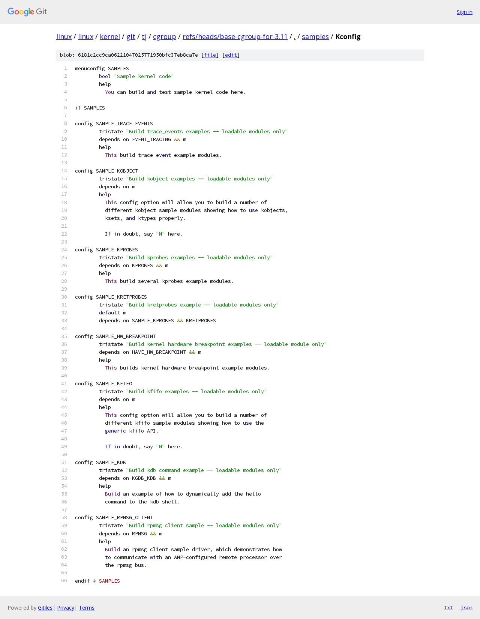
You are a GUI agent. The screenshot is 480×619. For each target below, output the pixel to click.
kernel (110, 36)
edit (231, 55)
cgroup (164, 36)
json (466, 607)
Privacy (65, 607)
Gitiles (45, 607)
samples (315, 36)
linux (64, 36)
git (130, 36)
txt (448, 607)
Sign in (464, 11)
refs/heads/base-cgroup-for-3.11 (235, 36)
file (210, 55)
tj (144, 36)
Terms (86, 607)
